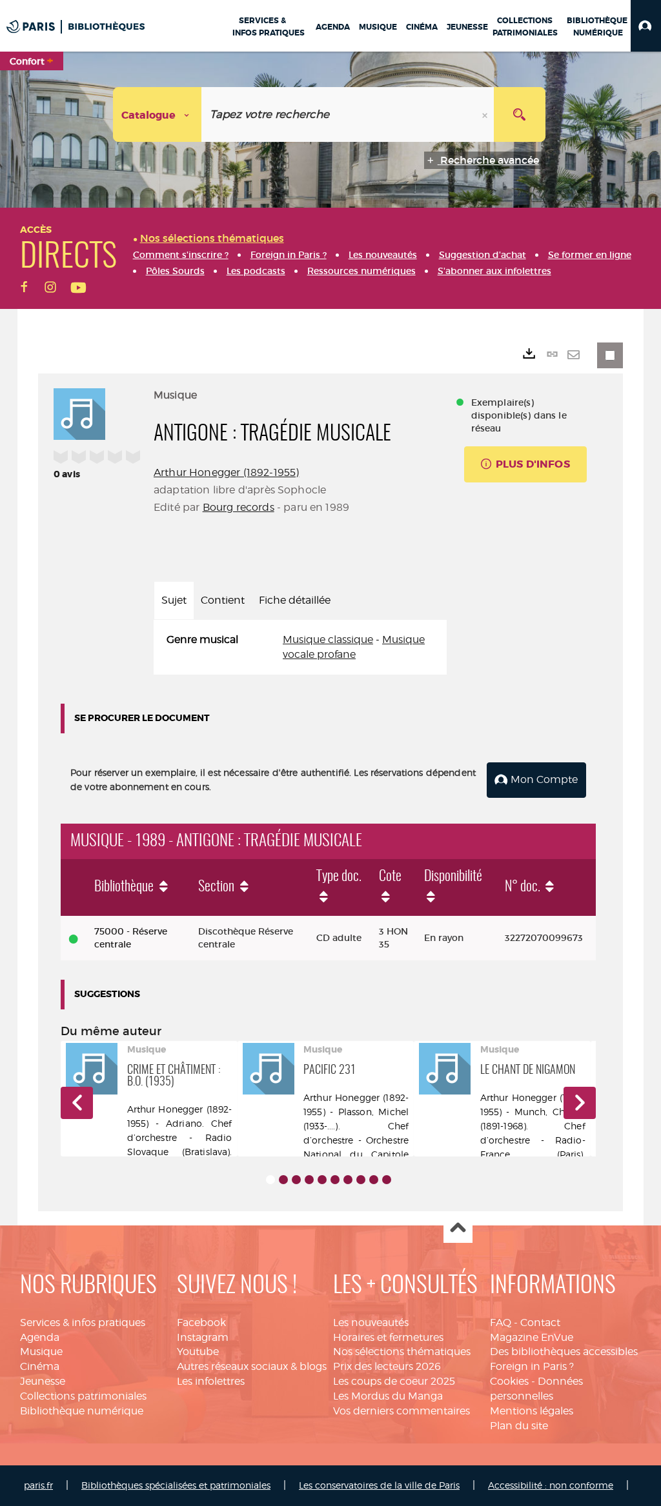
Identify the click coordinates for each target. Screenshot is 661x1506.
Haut (458, 1229)
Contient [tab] (223, 600)
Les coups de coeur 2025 (394, 1381)
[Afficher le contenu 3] (296, 1179)
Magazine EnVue (531, 1337)
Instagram (203, 1337)
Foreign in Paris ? (532, 1366)
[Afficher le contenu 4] (309, 1179)
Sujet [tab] (174, 600)
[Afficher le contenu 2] (283, 1179)
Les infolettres (211, 1381)
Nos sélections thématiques (402, 1351)
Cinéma (39, 1366)
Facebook (201, 1322)
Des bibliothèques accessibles (564, 1351)
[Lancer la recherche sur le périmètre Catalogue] (519, 114)
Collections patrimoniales (83, 1396)
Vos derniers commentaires (401, 1411)
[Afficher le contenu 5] (322, 1179)
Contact (540, 1322)
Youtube (198, 1351)
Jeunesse (42, 1381)
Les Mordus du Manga (388, 1396)
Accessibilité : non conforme (550, 1485)
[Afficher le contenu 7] (347, 1179)
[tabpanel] (300, 647)
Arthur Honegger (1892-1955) (226, 472)
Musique (41, 1351)
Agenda (39, 1337)
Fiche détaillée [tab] (294, 600)
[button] (646, 26)
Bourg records (238, 507)
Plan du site (519, 1426)
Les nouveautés (371, 1322)
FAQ (500, 1322)
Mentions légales (531, 1411)
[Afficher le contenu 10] (386, 1179)
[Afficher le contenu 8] (360, 1179)
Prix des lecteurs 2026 (387, 1366)
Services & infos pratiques (82, 1322)
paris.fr (38, 1485)
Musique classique (328, 639)
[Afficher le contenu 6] (335, 1179)
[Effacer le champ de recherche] (486, 114)
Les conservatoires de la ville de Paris (379, 1485)
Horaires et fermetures (388, 1337)
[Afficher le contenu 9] (373, 1179)
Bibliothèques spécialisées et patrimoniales (175, 1485)
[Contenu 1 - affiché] (270, 1179)
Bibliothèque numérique (81, 1411)
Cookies (509, 1381)
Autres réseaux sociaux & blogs (252, 1366)
